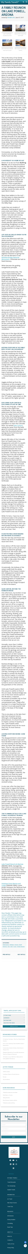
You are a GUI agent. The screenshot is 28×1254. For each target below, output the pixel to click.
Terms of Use (10, 1244)
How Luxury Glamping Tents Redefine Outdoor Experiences (13, 1044)
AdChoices (11, 1174)
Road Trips (10, 1227)
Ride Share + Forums (8, 1095)
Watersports (6, 944)
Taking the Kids (6, 1097)
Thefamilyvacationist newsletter (10, 1092)
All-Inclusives (10, 1215)
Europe (4, 1077)
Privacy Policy (10, 1247)
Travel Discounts (11, 1182)
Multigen (12, 944)
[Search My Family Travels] (23, 2)
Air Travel (9, 1199)
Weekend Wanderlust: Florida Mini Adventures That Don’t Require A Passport (13, 1053)
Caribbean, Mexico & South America (11, 1074)
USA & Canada (6, 1071)
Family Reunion (21, 946)
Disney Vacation (11, 1219)
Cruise (14, 946)
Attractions (7, 1015)
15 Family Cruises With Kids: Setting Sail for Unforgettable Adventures (13, 1057)
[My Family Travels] (14, 1152)
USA (8, 946)
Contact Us (10, 1240)
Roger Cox (11, 17)
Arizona (16, 944)
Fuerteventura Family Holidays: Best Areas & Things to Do (13, 1049)
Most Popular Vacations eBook (10, 1100)
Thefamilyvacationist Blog (9, 1103)
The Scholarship (11, 1186)
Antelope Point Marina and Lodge (11, 884)
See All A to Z (14, 1026)
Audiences (6, 1018)
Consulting (10, 1223)
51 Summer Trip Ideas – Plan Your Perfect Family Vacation (14, 1040)
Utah (11, 946)
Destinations (7, 1020)
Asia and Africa (6, 1079)
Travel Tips (10, 1206)
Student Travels (11, 1189)
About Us (9, 1236)
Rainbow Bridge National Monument (10, 258)
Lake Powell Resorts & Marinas (12, 864)
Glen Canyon (18, 425)
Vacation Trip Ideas (9, 1023)
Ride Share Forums (12, 1202)
